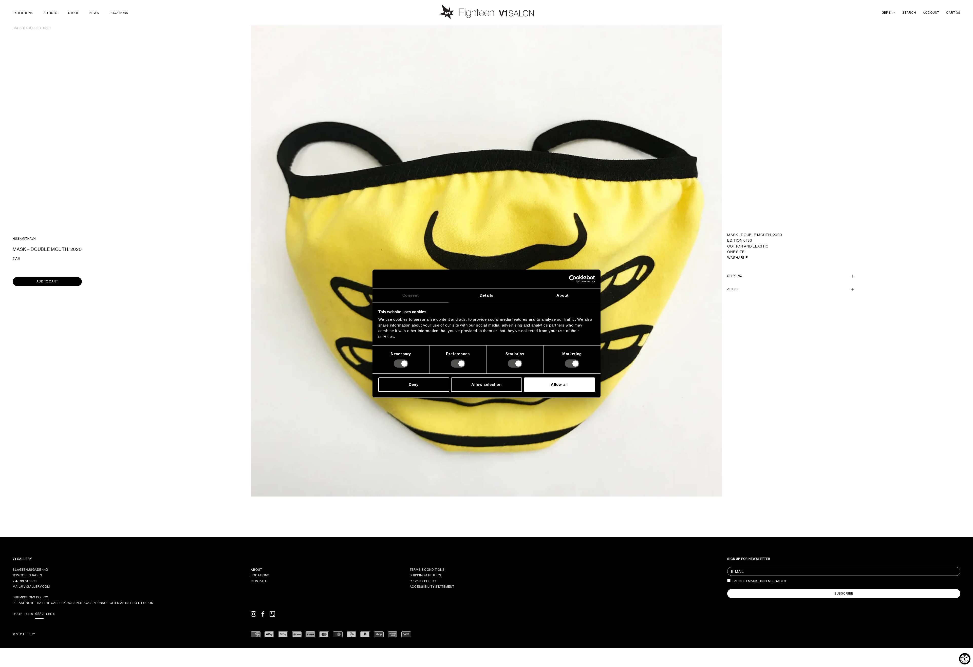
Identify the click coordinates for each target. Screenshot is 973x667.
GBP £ (886, 12)
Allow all (559, 384)
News (94, 13)
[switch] (458, 363)
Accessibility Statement (432, 586)
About (256, 569)
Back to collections (32, 28)
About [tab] (562, 295)
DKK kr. (17, 614)
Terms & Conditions (427, 569)
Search (909, 12)
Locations (119, 13)
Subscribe (843, 593)
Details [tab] (486, 295)
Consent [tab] (410, 295)
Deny (414, 384)
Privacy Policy (423, 581)
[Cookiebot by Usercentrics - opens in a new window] (573, 279)
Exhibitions (23, 13)
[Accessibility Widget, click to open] (964, 658)
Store (73, 13)
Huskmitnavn (24, 238)
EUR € (29, 614)
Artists (51, 13)
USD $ (50, 614)
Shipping (734, 276)
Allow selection (486, 384)
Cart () (953, 12)
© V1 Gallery (24, 634)
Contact (259, 581)
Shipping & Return (425, 575)
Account (931, 12)
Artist (733, 289)
